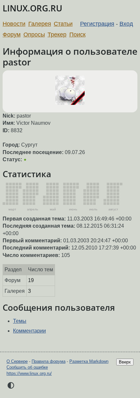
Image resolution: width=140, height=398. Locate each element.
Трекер (57, 34)
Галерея (39, 24)
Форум (12, 34)
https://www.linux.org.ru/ (29, 373)
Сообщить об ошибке (27, 367)
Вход (126, 24)
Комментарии (29, 331)
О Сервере (17, 361)
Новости (14, 24)
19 (31, 280)
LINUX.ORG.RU (32, 8)
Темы (19, 321)
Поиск (77, 34)
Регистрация (97, 24)
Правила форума (48, 361)
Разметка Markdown (88, 361)
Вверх (125, 362)
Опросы (34, 34)
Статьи (63, 24)
